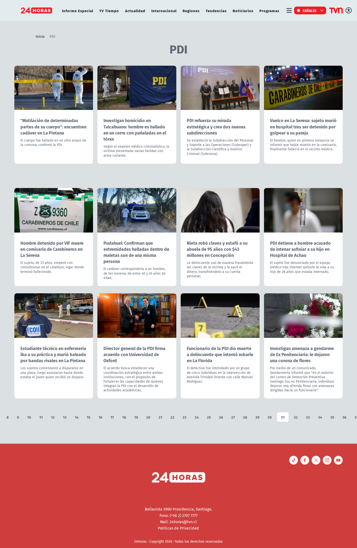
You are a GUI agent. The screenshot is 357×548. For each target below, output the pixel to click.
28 (245, 417)
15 (88, 417)
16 (100, 417)
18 (124, 417)
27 (233, 417)
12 (53, 417)
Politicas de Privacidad (178, 528)
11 (41, 417)
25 (209, 417)
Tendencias (216, 10)
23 (185, 417)
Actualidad (135, 10)
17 (112, 417)
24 (197, 417)
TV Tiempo (109, 10)
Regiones (191, 10)
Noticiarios (243, 10)
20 (148, 417)
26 (221, 417)
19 (136, 417)
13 (65, 417)
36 (344, 417)
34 (320, 417)
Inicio (40, 36)
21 (160, 417)
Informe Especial (77, 10)
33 (308, 417)
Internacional (164, 10)
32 (296, 417)
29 (257, 417)
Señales (310, 10)
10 (29, 417)
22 (172, 417)
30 (270, 417)
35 (332, 417)
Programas (269, 10)
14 (76, 417)
